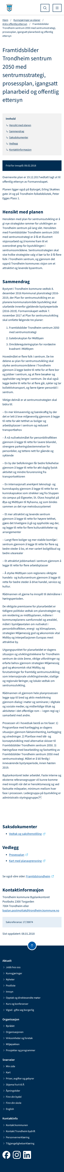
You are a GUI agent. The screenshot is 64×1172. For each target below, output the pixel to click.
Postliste (10, 985)
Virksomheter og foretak (19, 1038)
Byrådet (10, 1026)
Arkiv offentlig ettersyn (14, 24)
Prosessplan (16, 855)
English (10, 1109)
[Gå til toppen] (32, 945)
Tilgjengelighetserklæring (20, 1143)
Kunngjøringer (14, 973)
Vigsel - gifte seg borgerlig (20, 1010)
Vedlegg (13, 143)
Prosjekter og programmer (20, 1050)
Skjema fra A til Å (15, 1084)
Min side (10, 1066)
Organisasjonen (14, 1032)
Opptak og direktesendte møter (23, 998)
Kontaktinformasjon (20, 149)
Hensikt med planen (20, 125)
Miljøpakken (13, 1044)
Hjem (5, 20)
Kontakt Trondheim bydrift (20, 1131)
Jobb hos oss (13, 967)
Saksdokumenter (18, 137)
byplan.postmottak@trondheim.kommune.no (30, 910)
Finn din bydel (13, 1097)
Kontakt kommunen (17, 1125)
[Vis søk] (45, 8)
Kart (8, 1072)
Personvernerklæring (17, 1137)
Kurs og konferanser (17, 1004)
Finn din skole (13, 1103)
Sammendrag (16, 131)
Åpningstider (13, 1091)
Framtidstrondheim (38, 876)
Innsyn (9, 992)
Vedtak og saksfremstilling (25, 834)
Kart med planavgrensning (25, 861)
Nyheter (10, 979)
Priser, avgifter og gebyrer (20, 1078)
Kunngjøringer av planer (26, 20)
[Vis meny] (57, 8)
